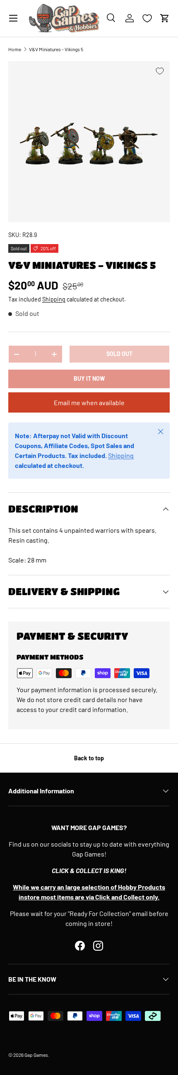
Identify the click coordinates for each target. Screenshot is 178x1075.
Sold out (119, 353)
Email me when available (89, 402)
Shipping (53, 299)
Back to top (89, 758)
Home (14, 49)
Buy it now (89, 378)
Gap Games (36, 1055)
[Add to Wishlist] (160, 71)
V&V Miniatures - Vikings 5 (56, 49)
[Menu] (13, 18)
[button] (165, 18)
